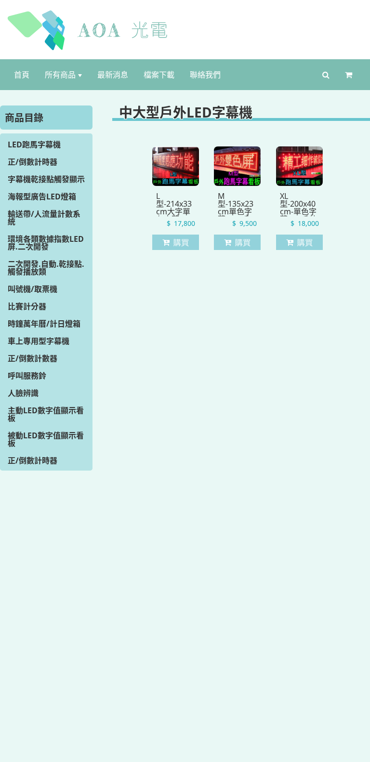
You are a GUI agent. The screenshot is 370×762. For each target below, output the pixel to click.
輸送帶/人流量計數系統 (44, 218)
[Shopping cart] (350, 74)
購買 (181, 242)
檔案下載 (159, 74)
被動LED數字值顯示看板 (46, 439)
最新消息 (112, 74)
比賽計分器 (27, 306)
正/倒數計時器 (32, 162)
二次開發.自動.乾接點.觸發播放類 (46, 268)
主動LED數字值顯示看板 (46, 414)
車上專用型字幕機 (38, 341)
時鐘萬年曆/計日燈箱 (44, 323)
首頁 (21, 74)
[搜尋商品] (326, 74)
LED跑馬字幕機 (34, 144)
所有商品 (60, 74)
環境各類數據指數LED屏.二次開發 (46, 243)
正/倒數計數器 (32, 358)
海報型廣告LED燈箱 (42, 196)
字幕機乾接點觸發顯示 (46, 179)
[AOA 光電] (185, 30)
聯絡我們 (205, 74)
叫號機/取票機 (32, 289)
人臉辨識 (23, 393)
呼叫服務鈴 (27, 375)
